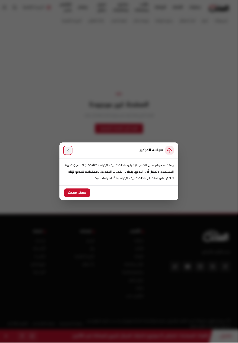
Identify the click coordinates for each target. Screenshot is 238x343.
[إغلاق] (68, 150)
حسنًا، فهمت (77, 193)
